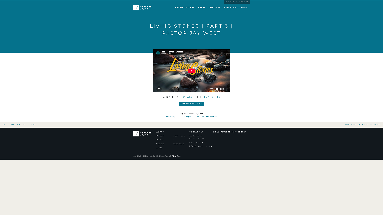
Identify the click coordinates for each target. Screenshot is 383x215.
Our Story (160, 136)
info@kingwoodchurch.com (201, 146)
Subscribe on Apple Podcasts (205, 116)
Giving (244, 7)
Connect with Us (184, 7)
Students (160, 144)
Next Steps (230, 7)
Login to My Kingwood (236, 2)
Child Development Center (229, 132)
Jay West (188, 97)
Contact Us (196, 132)
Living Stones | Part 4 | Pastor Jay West (363, 125)
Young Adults (178, 144)
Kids (174, 140)
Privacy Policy (176, 156)
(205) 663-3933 (201, 142)
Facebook (170, 116)
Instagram (188, 116)
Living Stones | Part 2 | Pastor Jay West (20, 125)
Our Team (160, 140)
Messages (214, 7)
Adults (159, 148)
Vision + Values (179, 136)
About (201, 7)
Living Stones (212, 97)
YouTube (178, 116)
